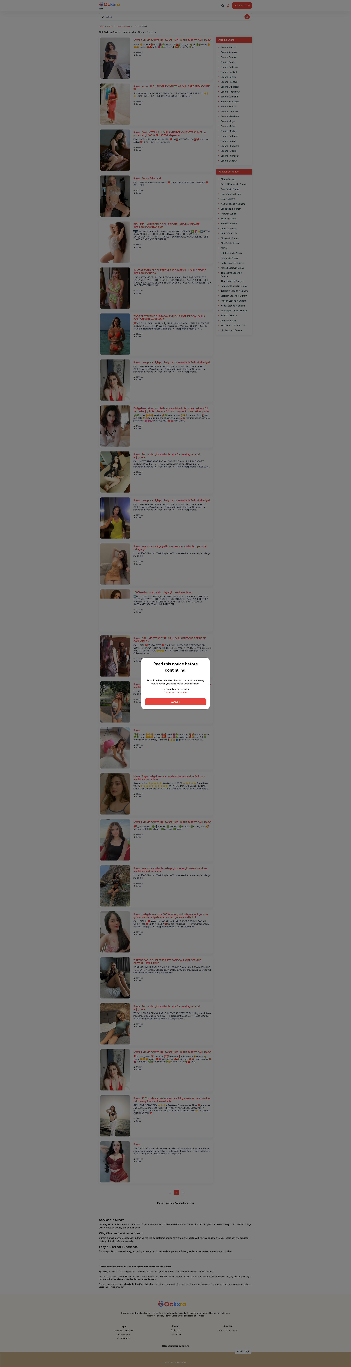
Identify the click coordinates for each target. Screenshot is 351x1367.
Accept (175, 701)
